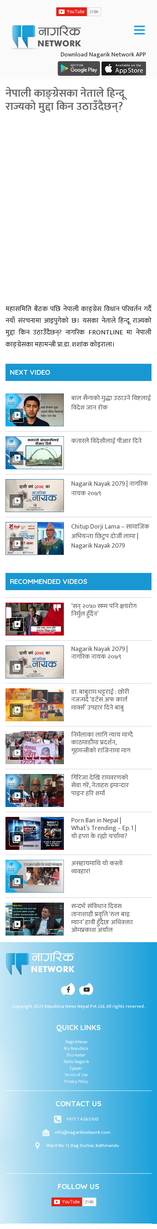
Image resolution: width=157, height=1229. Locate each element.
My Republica (76, 1048)
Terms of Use (76, 1074)
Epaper (76, 1068)
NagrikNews (76, 1042)
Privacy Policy (76, 1081)
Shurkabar (76, 1055)
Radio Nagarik (76, 1061)
